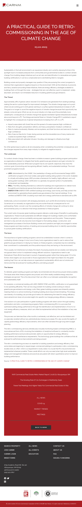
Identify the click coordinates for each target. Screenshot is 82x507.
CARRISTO (73, 503)
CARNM (11, 5)
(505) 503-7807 (9, 472)
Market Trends (41, 409)
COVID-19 (41, 403)
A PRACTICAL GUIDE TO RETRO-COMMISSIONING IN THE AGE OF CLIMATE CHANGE (39, 361)
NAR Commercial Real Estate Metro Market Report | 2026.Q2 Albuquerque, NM (41, 375)
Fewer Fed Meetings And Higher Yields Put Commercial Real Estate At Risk (41, 386)
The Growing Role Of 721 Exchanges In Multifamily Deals (41, 380)
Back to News (41, 427)
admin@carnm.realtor (11, 470)
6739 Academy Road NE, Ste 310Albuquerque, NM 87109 (15, 466)
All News (41, 398)
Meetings (41, 414)
